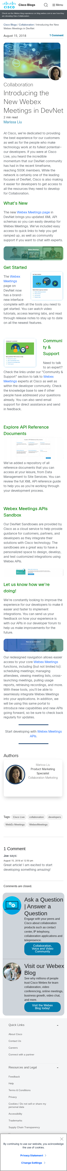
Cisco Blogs (27, 4)
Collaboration (26, 24)
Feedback (14, 1076)
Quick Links (16, 1025)
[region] (33, 1152)
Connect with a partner (21, 1054)
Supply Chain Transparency (24, 1127)
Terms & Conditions (20, 1090)
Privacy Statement (31, 1155)
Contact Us (15, 1041)
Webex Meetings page (34, 212)
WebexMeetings (38, 824)
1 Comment (56, 35)
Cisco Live (19, 817)
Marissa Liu (13, 122)
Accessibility (15, 1113)
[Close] (61, 1139)
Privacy (13, 1097)
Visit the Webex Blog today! (42, 1007)
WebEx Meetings (15, 824)
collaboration (36, 817)
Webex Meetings (46, 662)
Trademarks (15, 1120)
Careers (13, 1047)
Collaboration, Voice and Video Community (42, 949)
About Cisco (15, 1034)
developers (54, 817)
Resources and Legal (23, 1067)
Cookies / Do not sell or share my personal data (27, 1105)
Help (11, 1083)
